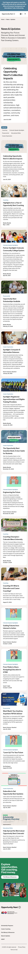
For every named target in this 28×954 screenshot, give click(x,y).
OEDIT (3, 939)
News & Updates (5, 936)
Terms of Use (14, 949)
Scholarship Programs (7, 925)
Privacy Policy (21, 947)
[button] (21, 14)
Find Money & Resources (7, 932)
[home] (8, 14)
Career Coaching (5, 929)
